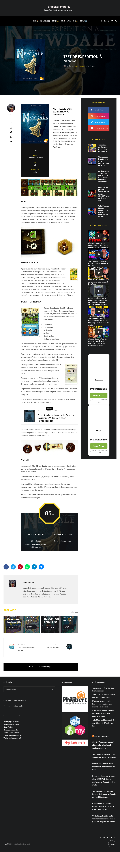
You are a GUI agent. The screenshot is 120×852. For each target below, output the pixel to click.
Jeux (76, 66)
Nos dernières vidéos (102, 736)
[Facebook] (101, 21)
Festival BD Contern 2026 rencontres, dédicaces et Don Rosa (103, 767)
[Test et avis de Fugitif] (68, 624)
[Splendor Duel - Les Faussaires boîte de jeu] (92, 148)
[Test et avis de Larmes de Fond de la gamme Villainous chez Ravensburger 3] (29, 416)
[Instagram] (108, 21)
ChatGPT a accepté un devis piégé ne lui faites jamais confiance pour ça (103, 745)
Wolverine (70, 66)
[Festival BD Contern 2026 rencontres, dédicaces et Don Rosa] (98, 273)
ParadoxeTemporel (58, 6)
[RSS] (111, 837)
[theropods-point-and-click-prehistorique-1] (92, 161)
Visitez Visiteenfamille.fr (12, 738)
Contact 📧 (83, 21)
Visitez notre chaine (96, 346)
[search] (52, 689)
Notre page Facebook (11, 722)
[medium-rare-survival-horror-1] (92, 176)
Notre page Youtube (11, 730)
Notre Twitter (8, 727)
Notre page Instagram (11, 724)
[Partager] (11, 123)
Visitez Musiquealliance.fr (13, 735)
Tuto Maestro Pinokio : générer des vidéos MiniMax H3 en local (103, 211)
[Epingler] (11, 132)
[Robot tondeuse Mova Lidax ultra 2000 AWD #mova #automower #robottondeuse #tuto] (98, 291)
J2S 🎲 (63, 21)
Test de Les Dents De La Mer (26, 647)
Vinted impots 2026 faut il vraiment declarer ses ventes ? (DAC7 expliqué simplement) (104, 819)
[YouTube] (112, 21)
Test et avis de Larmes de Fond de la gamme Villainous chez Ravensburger (56, 418)
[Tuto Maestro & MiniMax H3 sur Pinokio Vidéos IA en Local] (92, 211)
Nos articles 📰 (45, 21)
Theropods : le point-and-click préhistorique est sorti (103, 161)
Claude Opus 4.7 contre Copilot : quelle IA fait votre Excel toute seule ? (103, 806)
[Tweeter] (11, 128)
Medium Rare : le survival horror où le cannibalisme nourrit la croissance (103, 176)
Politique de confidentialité (13, 706)
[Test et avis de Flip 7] (31, 624)
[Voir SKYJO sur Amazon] (98, 417)
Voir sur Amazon (99, 395)
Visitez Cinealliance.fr (11, 733)
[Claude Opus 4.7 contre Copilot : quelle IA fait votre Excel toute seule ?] (98, 332)
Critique (81, 66)
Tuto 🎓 (75, 21)
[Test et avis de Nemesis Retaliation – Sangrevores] (50, 624)
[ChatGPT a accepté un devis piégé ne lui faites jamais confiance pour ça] (92, 194)
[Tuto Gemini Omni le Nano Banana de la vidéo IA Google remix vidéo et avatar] (98, 312)
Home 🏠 (35, 21)
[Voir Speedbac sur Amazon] (98, 366)
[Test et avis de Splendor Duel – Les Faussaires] (13, 624)
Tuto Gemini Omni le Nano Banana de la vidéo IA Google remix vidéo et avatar (104, 794)
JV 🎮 (69, 21)
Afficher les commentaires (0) (39, 667)
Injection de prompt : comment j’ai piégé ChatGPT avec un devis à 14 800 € (103, 193)
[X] (105, 21)
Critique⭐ (55, 21)
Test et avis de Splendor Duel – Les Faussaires (103, 148)
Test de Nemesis (53, 646)
